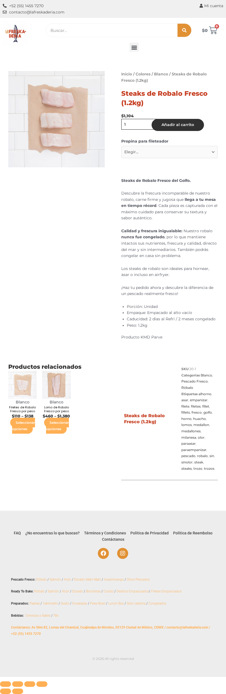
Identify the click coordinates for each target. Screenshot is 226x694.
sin (211, 456)
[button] (134, 47)
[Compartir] (29, 684)
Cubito (109, 591)
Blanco (161, 74)
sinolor (187, 462)
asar (184, 400)
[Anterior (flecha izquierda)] (5, 691)
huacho (199, 419)
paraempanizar (193, 450)
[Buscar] (184, 30)
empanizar (199, 400)
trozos (209, 468)
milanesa (188, 437)
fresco (197, 412)
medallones (191, 431)
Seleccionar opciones (23, 425)
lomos (186, 425)
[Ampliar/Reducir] (5, 684)
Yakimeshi (50, 603)
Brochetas (93, 591)
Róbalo (187, 388)
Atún (67, 579)
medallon (201, 425)
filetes (196, 406)
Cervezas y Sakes (37, 616)
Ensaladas (79, 603)
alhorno (204, 394)
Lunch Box (116, 603)
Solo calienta (136, 603)
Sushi (65, 603)
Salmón (55, 579)
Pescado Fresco (194, 381)
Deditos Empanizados (133, 591)
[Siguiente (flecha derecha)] (17, 691)
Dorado (77, 591)
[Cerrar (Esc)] (41, 684)
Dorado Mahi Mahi (87, 579)
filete (185, 406)
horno (186, 419)
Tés (55, 616)
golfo (207, 412)
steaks (186, 468)
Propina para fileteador (144, 141)
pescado (188, 456)
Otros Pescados (138, 579)
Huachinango (114, 579)
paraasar (188, 443)
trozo (197, 468)
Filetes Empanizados (166, 591)
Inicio (126, 74)
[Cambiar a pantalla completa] (17, 684)
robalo (202, 456)
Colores (143, 74)
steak (198, 462)
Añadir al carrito (178, 124)
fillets (185, 412)
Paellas (34, 603)
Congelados (157, 603)
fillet (205, 406)
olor (201, 437)
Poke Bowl (97, 603)
